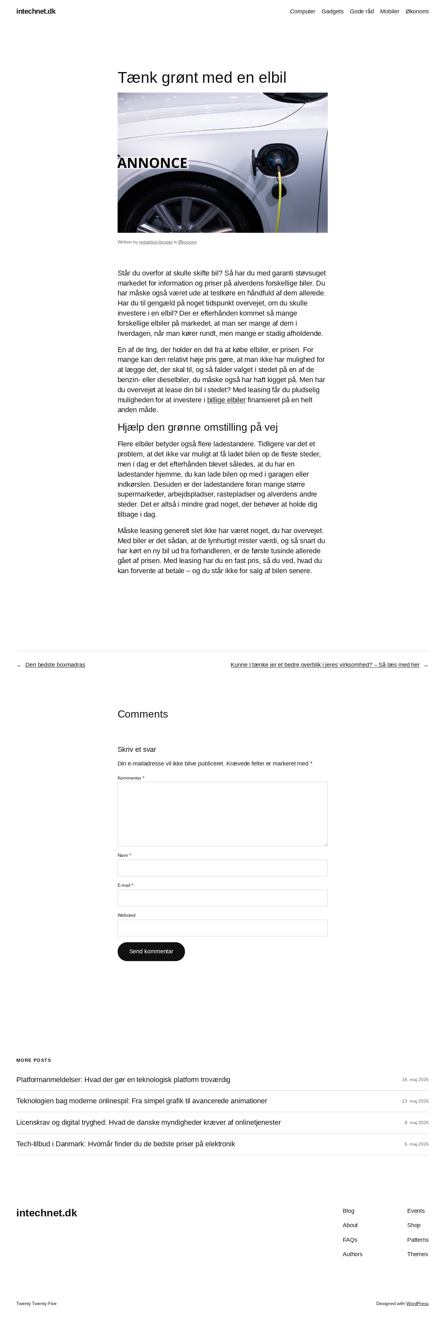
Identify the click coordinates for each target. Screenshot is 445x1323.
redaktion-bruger (156, 242)
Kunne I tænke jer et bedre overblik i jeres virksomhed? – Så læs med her (325, 665)
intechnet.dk (35, 11)
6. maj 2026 (417, 1144)
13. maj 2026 (415, 1101)
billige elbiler (226, 400)
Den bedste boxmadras (55, 665)
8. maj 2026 (417, 1122)
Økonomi (187, 242)
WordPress (417, 1303)
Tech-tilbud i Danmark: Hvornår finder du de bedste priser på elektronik (125, 1144)
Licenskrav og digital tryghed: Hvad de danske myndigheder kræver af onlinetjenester (148, 1122)
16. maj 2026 (415, 1079)
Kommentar (131, 777)
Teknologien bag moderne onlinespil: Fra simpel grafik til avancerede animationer (141, 1101)
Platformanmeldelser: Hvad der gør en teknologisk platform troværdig (123, 1080)
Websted (127, 915)
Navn (124, 855)
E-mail (125, 885)
